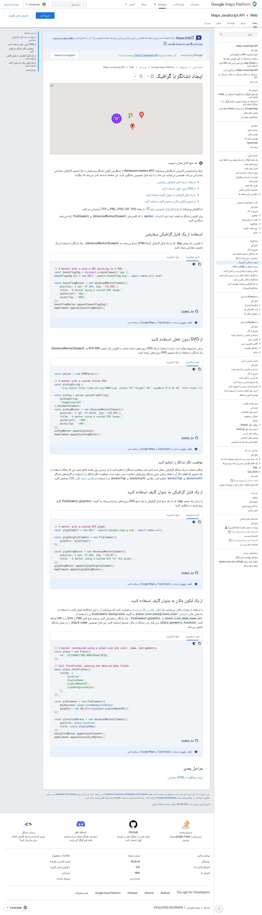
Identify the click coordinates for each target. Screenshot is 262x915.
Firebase (132, 892)
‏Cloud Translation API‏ (146, 55)
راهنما (255, 23)
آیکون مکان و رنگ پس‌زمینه (146, 609)
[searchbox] (238, 34)
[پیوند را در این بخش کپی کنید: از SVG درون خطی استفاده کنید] (147, 339)
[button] (238, 194)
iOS (138, 867)
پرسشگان (205, 861)
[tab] (192, 257)
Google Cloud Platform (108, 892)
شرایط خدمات (63, 878)
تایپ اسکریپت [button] (192, 257)
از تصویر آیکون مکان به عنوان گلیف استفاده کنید (170, 201)
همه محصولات (81, 892)
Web (254, 15)
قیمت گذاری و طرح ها (60, 861)
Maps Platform (238, 4)
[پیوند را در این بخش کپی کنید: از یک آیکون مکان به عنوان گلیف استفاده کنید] (127, 601)
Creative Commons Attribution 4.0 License (126, 794)
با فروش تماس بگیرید (19, 15)
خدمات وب (135, 878)
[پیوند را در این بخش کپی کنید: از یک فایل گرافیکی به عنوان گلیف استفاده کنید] (124, 492)
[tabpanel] (126, 294)
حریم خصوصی (193, 907)
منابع (219, 23)
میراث (207, 23)
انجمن (132, 4)
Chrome (149, 892)
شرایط (207, 907)
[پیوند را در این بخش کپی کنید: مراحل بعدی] (179, 768)
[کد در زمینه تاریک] (194, 264)
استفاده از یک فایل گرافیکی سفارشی (176, 182)
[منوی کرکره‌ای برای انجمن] (124, 4)
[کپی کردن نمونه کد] (199, 264)
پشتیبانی (66, 872)
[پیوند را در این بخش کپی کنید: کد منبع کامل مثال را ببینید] (164, 163)
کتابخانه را (152, 216)
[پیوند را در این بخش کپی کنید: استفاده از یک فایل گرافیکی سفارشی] (141, 234)
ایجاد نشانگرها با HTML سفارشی (185, 777)
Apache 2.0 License (66, 794)
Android (135, 861)
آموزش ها (205, 872)
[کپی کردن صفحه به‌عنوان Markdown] (141, 76)
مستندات (162, 4)
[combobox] (69, 4)
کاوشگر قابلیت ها (202, 867)
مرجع (243, 23)
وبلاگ (143, 4)
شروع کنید (45, 15)
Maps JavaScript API (228, 15)
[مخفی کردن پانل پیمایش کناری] (219, 908)
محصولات (194, 4)
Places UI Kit (183, 38)
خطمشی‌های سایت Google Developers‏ (174, 797)
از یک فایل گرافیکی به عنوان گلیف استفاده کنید (171, 195)
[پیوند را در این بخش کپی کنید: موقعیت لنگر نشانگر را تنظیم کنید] (154, 462)
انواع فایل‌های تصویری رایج (164, 209)
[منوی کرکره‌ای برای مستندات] (154, 4)
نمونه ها (231, 23)
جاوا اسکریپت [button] (172, 257)
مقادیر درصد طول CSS (81, 478)
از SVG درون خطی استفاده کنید (179, 188)
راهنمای (183, 322)
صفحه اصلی (197, 67)
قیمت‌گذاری (178, 4)
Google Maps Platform (162, 67)
